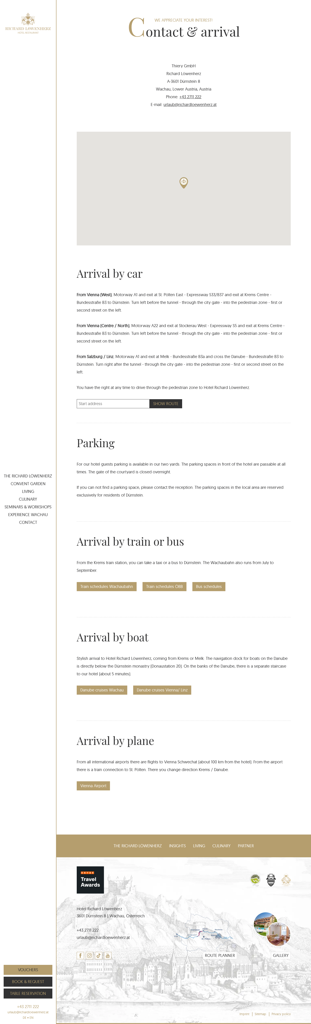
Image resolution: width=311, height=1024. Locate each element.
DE (24, 1018)
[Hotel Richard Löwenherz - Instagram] (89, 955)
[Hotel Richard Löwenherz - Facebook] (80, 955)
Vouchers (28, 969)
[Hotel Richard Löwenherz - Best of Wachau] (255, 885)
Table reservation (28, 993)
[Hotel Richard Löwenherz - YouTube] (107, 955)
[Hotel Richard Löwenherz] (28, 23)
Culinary (28, 499)
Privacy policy (281, 1014)
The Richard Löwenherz (28, 476)
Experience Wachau (28, 514)
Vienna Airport (93, 785)
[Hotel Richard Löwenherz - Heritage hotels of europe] (286, 885)
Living (28, 491)
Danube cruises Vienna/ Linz (162, 690)
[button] (183, 183)
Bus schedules (209, 586)
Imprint (244, 1014)
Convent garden (28, 483)
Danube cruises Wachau (102, 690)
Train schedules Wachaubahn (106, 586)
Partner (246, 845)
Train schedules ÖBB (164, 586)
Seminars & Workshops (28, 506)
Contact (28, 522)
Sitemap (260, 1014)
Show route (165, 403)
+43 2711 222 (190, 96)
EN (31, 1018)
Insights (177, 845)
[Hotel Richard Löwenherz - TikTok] (98, 955)
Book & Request (28, 981)
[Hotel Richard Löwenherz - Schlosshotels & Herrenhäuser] (271, 885)
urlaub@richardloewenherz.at (190, 104)
